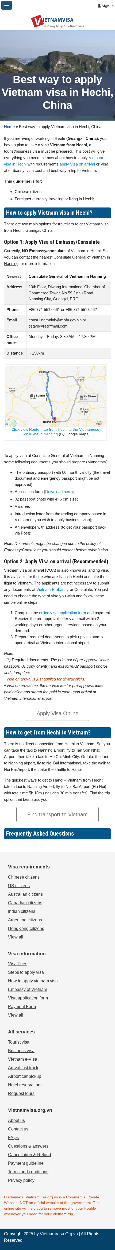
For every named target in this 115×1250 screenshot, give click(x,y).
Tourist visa (18, 1042)
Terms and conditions (28, 1172)
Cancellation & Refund (29, 1154)
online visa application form (62, 612)
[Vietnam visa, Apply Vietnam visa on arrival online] (57, 20)
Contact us (18, 1129)
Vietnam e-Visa (22, 1059)
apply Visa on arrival (77, 164)
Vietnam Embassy (52, 589)
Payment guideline (26, 1163)
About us (16, 1120)
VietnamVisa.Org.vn (59, 1234)
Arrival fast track (23, 1068)
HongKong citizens (26, 928)
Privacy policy (21, 1180)
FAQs (13, 1137)
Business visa (21, 1050)
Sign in (107, 6)
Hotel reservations (25, 1085)
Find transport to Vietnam (57, 814)
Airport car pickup (24, 1076)
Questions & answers (28, 1146)
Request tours (21, 1093)
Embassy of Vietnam (27, 989)
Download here (58, 491)
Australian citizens (25, 894)
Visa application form (28, 998)
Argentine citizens (25, 920)
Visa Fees (17, 963)
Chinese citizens (24, 877)
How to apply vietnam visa (33, 981)
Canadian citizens (25, 903)
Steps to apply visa (26, 972)
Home (9, 126)
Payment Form (22, 1006)
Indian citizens (21, 911)
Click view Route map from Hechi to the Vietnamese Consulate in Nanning (55, 431)
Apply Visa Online (57, 713)
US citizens (19, 885)
